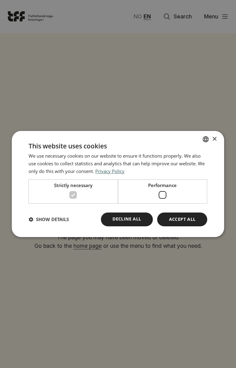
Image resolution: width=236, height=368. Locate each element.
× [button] (214, 139)
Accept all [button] (182, 219)
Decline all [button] (126, 219)
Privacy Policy (109, 171)
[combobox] (206, 139)
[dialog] (118, 184)
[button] (49, 219)
